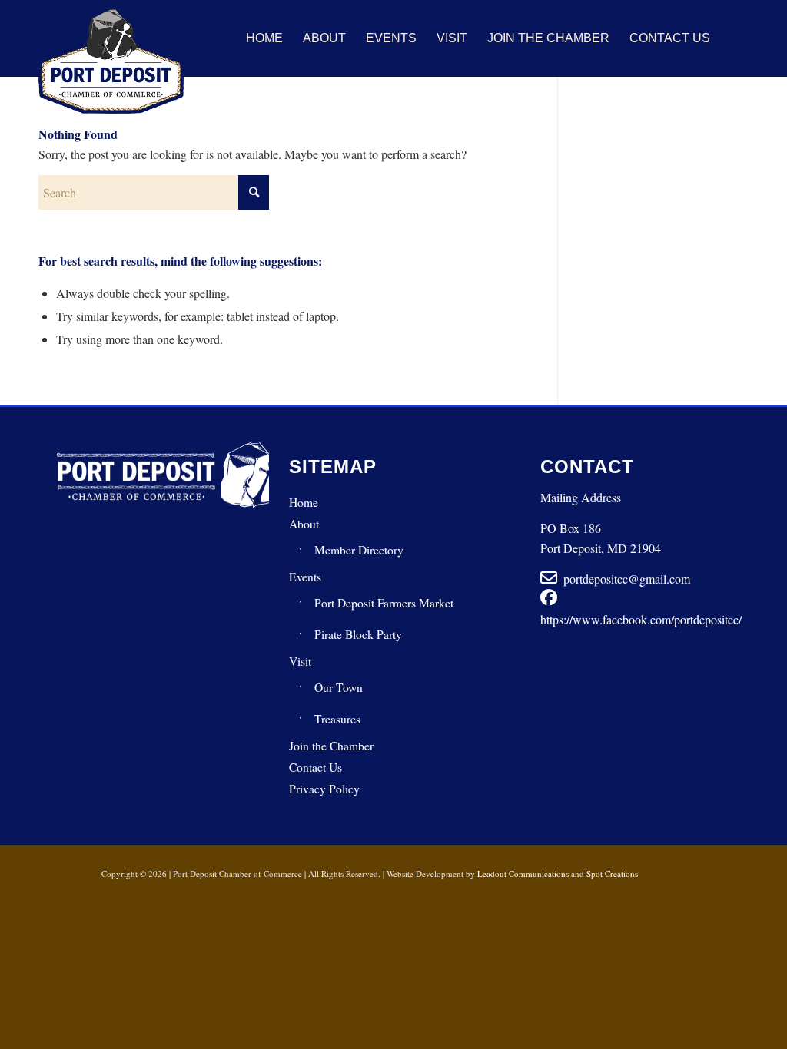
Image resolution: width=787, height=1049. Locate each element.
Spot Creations (612, 873)
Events (305, 576)
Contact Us (315, 767)
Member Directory (358, 550)
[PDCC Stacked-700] (111, 60)
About (304, 523)
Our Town (338, 687)
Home (303, 502)
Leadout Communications (523, 873)
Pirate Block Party (358, 634)
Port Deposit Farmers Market (383, 603)
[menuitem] (264, 38)
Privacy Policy (324, 788)
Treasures (337, 718)
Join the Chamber (331, 745)
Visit (300, 661)
